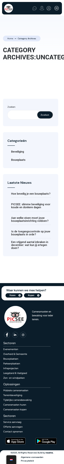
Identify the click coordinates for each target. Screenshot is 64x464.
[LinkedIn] (15, 335)
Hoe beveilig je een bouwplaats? (31, 194)
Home (10, 38)
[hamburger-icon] (56, 8)
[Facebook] (7, 335)
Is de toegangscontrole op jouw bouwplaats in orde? (30, 233)
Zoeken (11, 106)
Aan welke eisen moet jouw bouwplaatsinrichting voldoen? (30, 219)
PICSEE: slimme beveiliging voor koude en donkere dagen (30, 205)
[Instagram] (23, 335)
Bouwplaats (18, 160)
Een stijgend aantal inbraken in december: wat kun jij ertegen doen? (29, 245)
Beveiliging (17, 152)
